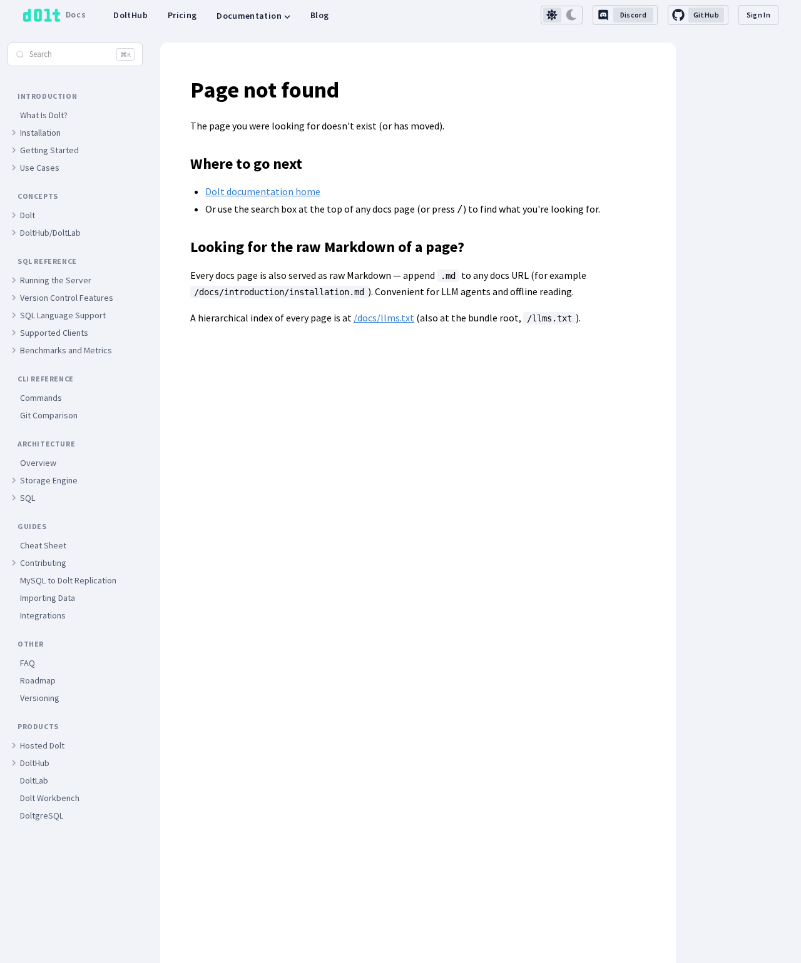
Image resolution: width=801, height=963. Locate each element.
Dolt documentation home (262, 191)
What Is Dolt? (44, 115)
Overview (38, 462)
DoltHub (130, 15)
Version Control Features (66, 297)
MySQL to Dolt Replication (68, 580)
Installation (40, 132)
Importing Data (47, 597)
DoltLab (34, 780)
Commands (41, 397)
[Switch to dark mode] (572, 15)
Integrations (43, 615)
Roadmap (38, 680)
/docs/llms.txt (384, 317)
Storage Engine (49, 480)
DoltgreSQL (41, 815)
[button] (14, 132)
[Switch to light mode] (552, 15)
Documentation (249, 15)
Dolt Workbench (49, 798)
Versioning (39, 697)
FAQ (27, 662)
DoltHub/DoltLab (50, 232)
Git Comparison (49, 415)
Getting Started (49, 150)
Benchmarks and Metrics (66, 350)
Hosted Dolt (42, 745)
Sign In (758, 14)
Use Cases (39, 167)
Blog (319, 15)
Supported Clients (54, 332)
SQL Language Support (63, 315)
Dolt (27, 215)
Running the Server (55, 280)
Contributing (43, 562)
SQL (27, 497)
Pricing (182, 15)
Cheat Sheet (43, 545)
